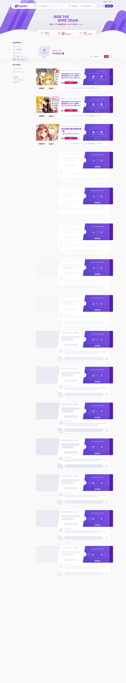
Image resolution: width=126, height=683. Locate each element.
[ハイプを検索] (35, 6)
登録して (93, 88)
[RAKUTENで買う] (51, 88)
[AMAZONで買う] (41, 88)
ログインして (83, 88)
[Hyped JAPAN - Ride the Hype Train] (21, 6)
